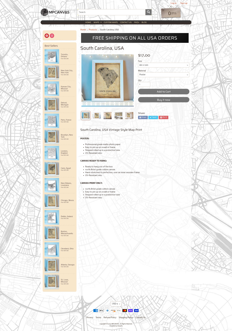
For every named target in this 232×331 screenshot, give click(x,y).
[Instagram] (52, 36)
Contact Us (140, 317)
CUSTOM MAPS (111, 22)
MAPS (98, 22)
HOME (88, 22)
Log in (173, 3)
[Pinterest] (47, 36)
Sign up (183, 3)
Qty (139, 80)
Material (142, 71)
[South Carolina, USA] (86, 115)
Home (83, 30)
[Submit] (148, 12)
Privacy (90, 317)
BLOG (144, 22)
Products (93, 30)
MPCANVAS (115, 324)
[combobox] (111, 12)
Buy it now (163, 100)
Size (140, 61)
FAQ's (136, 22)
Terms (98, 317)
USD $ (115, 304)
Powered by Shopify (116, 326)
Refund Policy (110, 317)
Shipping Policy (126, 317)
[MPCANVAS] (55, 14)
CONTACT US (126, 22)
